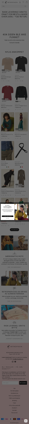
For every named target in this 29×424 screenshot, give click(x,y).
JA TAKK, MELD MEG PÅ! (8, 216)
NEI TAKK (7, 218)
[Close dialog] (27, 204)
